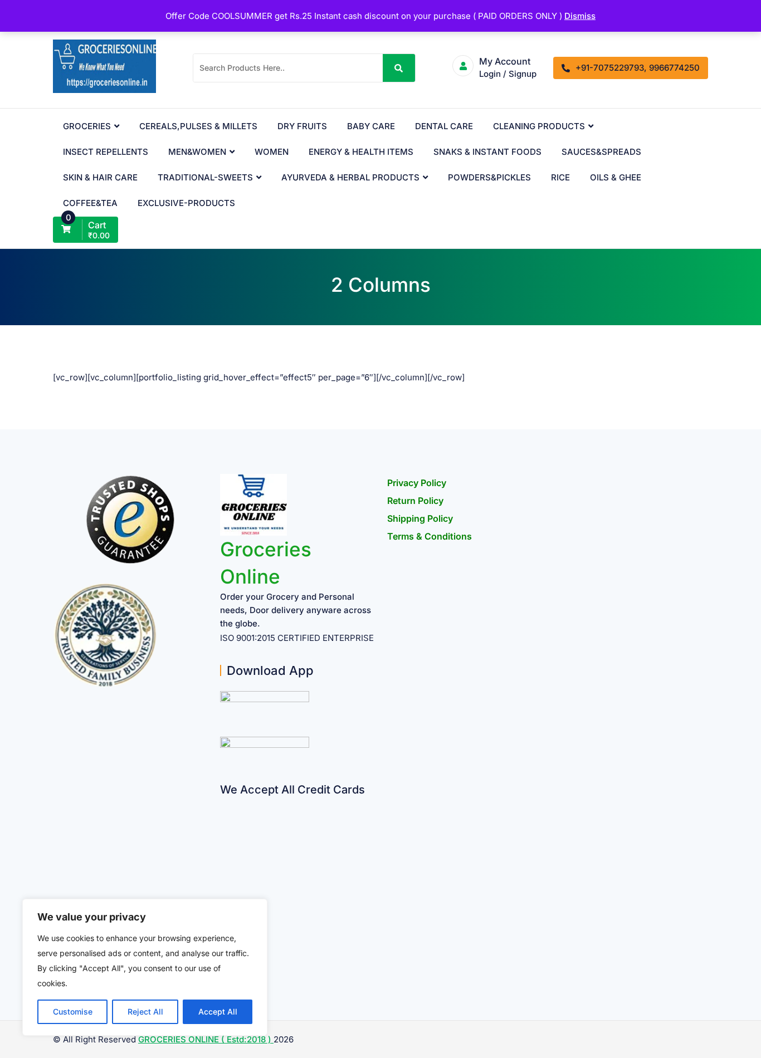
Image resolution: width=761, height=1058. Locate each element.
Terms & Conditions (429, 536)
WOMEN (272, 151)
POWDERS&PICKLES (489, 177)
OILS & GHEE (615, 177)
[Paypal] (224, 869)
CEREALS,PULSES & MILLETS (198, 126)
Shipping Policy (420, 518)
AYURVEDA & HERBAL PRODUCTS (350, 177)
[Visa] (224, 847)
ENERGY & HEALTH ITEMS (361, 151)
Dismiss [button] (580, 16)
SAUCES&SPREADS (601, 151)
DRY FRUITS (302, 126)
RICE (560, 177)
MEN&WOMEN (197, 151)
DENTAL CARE (444, 126)
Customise (72, 1011)
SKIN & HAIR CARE (100, 177)
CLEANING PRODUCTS (539, 126)
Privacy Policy (416, 482)
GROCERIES (87, 126)
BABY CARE (371, 126)
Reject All (145, 1011)
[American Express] (224, 804)
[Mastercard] (224, 825)
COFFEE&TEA (90, 203)
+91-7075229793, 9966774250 (637, 67)
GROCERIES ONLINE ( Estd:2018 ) (206, 1039)
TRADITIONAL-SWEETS (205, 177)
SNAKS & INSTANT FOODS (487, 151)
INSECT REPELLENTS (105, 151)
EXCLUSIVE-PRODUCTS (186, 203)
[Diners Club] (224, 890)
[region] (144, 967)
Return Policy (415, 500)
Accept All (217, 1011)
